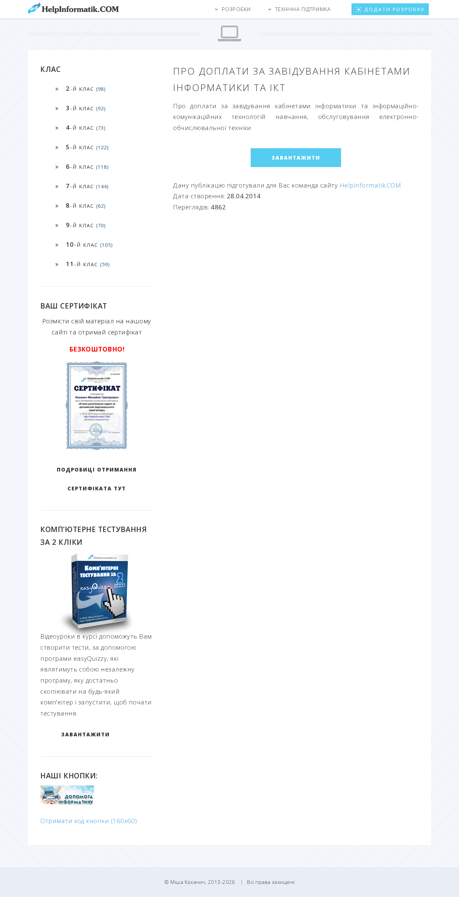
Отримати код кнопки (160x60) (88, 820)
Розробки (236, 9)
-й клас (86, 88)
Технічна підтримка (303, 9)
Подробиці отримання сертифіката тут (97, 479)
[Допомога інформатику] (67, 803)
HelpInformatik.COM (370, 185)
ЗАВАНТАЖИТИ (85, 734)
